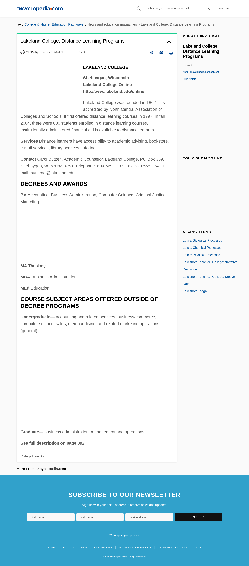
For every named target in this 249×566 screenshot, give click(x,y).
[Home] (40, 8)
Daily (198, 547)
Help (84, 547)
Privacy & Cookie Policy (135, 547)
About (201, 72)
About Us (68, 547)
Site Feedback (103, 547)
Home (51, 547)
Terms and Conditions (173, 547)
